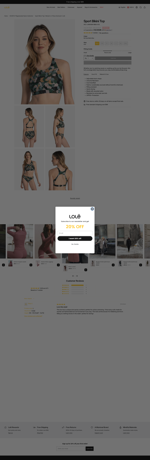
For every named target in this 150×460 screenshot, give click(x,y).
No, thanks (75, 244)
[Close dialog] (92, 208)
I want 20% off (75, 238)
